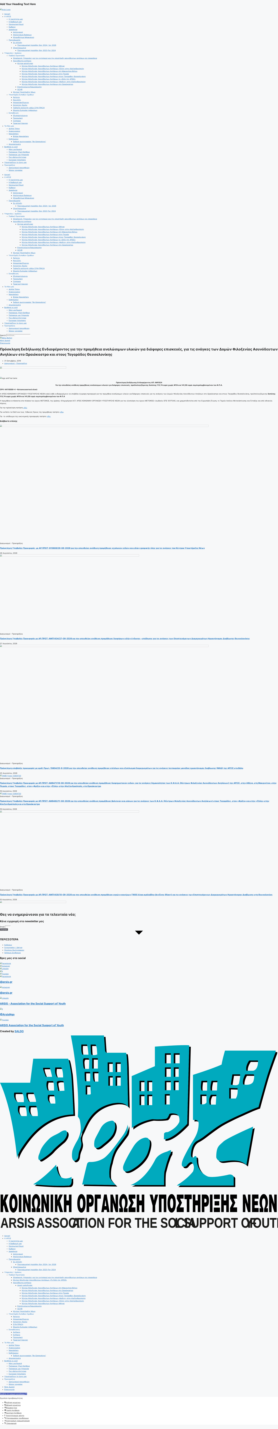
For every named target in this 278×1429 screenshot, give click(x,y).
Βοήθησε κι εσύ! (11, 147)
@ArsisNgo (7, 1014)
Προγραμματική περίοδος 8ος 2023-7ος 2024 (36, 50)
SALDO (19, 1031)
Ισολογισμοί (18, 32)
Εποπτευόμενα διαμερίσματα (29, 87)
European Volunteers (17, 160)
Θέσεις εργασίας (16, 170)
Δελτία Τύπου (14, 128)
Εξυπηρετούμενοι (20, 115)
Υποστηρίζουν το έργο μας (15, 162)
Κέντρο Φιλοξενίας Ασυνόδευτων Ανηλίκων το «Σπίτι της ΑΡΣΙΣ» (49, 79)
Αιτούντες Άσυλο (20, 105)
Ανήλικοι (16, 1332)
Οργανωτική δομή (16, 24)
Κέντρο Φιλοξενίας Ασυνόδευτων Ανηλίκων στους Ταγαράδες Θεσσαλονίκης (54, 76)
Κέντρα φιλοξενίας (25, 63)
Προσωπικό (18, 118)
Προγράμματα (14, 40)
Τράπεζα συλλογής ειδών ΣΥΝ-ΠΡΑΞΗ (29, 108)
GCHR (19, 89)
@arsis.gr (6, 981)
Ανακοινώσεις (14, 131)
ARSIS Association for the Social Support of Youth (32, 1025)
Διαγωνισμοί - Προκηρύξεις (15, 363)
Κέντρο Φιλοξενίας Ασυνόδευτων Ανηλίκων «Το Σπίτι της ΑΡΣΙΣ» (40, 1280)
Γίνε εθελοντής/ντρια (17, 157)
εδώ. (49, 416)
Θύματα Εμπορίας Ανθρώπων (25, 110)
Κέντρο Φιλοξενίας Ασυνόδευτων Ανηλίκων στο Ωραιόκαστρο (47, 84)
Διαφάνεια (13, 29)
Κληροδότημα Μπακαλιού (23, 37)
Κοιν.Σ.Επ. (17, 100)
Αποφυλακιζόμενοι (21, 102)
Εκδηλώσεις (14, 139)
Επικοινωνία (9, 1389)
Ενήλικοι (16, 1335)
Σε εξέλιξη (17, 42)
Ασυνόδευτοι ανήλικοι (22, 61)
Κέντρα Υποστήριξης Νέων (24, 92)
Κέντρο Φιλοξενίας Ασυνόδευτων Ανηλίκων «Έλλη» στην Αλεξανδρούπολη (53, 69)
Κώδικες (12, 27)
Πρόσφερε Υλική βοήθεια (19, 152)
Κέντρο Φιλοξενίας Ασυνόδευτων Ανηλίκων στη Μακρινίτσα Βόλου (49, 71)
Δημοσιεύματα (15, 144)
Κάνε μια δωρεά (15, 149)
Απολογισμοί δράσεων (22, 35)
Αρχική (7, 14)
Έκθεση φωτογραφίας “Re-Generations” (29, 141)
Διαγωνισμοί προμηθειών (19, 168)
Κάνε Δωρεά (9, 1387)
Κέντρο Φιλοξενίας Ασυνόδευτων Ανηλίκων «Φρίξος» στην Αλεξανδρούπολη (53, 82)
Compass (17, 121)
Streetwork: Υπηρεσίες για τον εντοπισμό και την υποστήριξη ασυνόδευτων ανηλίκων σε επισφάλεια (55, 58)
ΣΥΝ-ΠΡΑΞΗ (18, 1324)
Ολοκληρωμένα (19, 48)
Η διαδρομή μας (15, 22)
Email (2, 927)
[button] (13, 1394)
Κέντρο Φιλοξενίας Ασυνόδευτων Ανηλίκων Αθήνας (43, 66)
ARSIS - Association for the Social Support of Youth (33, 1003)
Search (3, 335)
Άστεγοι (16, 97)
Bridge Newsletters (21, 136)
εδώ (25, 408)
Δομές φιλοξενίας (24, 1285)
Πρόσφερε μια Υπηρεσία (19, 155)
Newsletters (13, 134)
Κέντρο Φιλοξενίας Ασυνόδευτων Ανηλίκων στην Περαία (45, 74)
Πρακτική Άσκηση (20, 123)
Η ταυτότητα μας (16, 19)
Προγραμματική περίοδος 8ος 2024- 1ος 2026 (36, 45)
